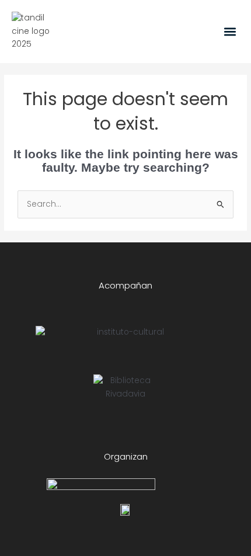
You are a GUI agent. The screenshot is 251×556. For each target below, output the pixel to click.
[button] (229, 31)
